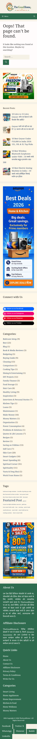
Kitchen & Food (9, 703)
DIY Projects (8, 377)
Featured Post (12, 501)
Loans (5, 407)
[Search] (6, 62)
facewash (25, 497)
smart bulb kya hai (23, 510)
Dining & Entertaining (12, 373)
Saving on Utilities (11, 445)
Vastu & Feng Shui (11, 471)
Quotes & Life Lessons (13, 434)
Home (5, 656)
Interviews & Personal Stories (16, 400)
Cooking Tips (9, 369)
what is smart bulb (17, 513)
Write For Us (8, 679)
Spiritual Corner (10, 464)
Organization (9, 422)
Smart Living (9, 692)
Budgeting (7, 354)
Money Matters (10, 418)
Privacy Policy (9, 671)
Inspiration (8, 396)
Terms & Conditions (12, 675)
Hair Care (7, 388)
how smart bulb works (8, 507)
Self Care (7, 449)
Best (5, 343)
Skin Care (7, 453)
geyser (24, 501)
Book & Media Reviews (13, 350)
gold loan (24, 504)
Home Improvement (12, 699)
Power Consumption (12, 426)
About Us (7, 660)
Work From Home (11, 475)
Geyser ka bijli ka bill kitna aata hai (12, 504)
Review (6, 441)
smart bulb (15, 510)
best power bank (24, 494)
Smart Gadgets (9, 456)
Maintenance (9, 411)
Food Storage (9, 384)
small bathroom (7, 510)
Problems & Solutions (12, 430)
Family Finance (10, 381)
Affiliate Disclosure (11, 667)
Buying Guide (9, 358)
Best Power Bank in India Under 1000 (12, 497)
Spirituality (8, 468)
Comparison (8, 365)
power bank (27, 507)
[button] (34, 16)
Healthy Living (9, 392)
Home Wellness (10, 707)
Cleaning (7, 362)
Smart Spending (10, 460)
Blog (5, 346)
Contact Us (8, 664)
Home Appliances (11, 695)
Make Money (9, 415)
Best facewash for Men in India (11, 494)
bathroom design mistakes (9, 492)
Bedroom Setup (10, 339)
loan (16, 507)
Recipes (6, 437)
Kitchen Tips (8, 403)
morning (21, 507)
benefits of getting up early (24, 492)
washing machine (7, 513)
